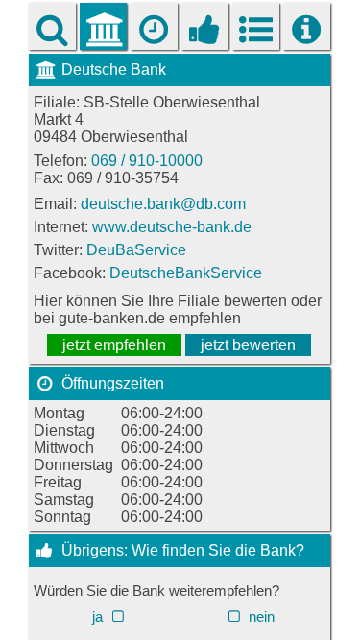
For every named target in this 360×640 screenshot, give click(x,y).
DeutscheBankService (185, 273)
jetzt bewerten (248, 345)
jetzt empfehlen (114, 345)
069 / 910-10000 (147, 161)
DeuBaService (136, 250)
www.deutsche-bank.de (172, 227)
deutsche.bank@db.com (163, 204)
